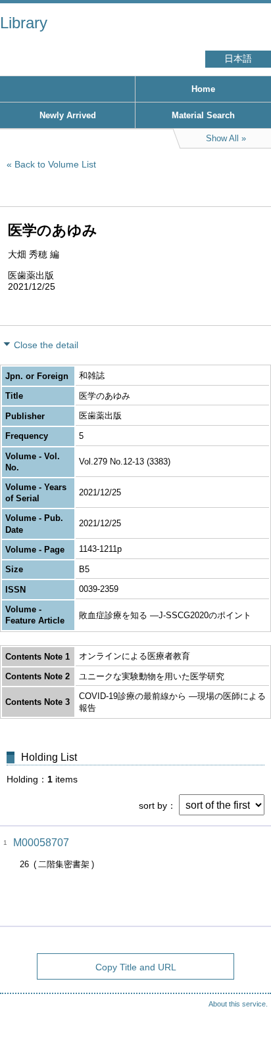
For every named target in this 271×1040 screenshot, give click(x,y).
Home (203, 89)
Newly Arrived (67, 115)
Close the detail (46, 345)
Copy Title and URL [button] (135, 967)
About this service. (238, 1004)
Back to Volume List (55, 164)
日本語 (238, 59)
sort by (153, 805)
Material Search (203, 115)
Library (23, 23)
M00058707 (41, 842)
